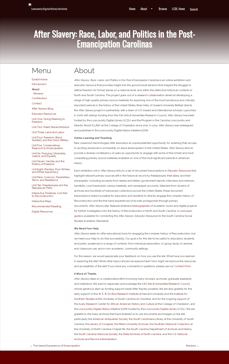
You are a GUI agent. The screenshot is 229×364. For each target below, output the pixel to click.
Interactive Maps (41, 201)
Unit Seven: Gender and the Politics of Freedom (48, 163)
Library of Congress (101, 324)
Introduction (39, 84)
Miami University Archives (133, 324)
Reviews (38, 93)
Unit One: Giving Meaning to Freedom (48, 120)
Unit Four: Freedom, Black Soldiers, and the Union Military (50, 139)
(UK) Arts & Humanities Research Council (166, 283)
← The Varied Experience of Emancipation (55, 345)
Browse (163, 9)
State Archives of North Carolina (142, 334)
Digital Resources (42, 211)
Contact (37, 103)
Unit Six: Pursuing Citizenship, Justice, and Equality (49, 155)
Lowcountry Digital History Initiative (99, 309)
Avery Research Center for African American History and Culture (116, 303)
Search (194, 9)
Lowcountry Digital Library (161, 309)
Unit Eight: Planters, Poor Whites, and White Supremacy (51, 171)
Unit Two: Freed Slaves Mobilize (50, 127)
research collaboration (150, 95)
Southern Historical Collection (172, 324)
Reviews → (192, 345)
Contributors (39, 98)
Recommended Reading (46, 206)
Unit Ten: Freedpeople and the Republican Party (50, 187)
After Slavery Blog (42, 108)
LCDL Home (178, 9)
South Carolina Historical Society (98, 334)
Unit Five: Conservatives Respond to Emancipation (47, 147)
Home (132, 9)
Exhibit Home (39, 79)
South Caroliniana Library (148, 319)
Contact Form (182, 266)
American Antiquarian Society (110, 319)
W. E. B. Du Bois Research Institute (118, 293)
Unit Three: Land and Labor (48, 132)
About (147, 9)
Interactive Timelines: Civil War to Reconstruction (49, 195)
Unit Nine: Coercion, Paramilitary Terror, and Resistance (51, 179)
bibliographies (141, 205)
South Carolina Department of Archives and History (161, 329)
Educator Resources (44, 113)
